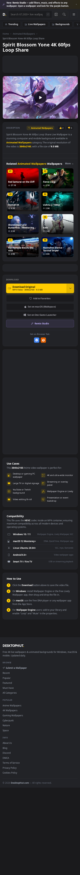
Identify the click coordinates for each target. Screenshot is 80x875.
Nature (6, 725)
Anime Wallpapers (12, 705)
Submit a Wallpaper (16, 667)
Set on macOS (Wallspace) (42, 306)
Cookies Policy (10, 772)
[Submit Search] (64, 14)
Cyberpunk (8, 720)
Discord (7, 752)
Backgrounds (62, 24)
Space (6, 730)
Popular (7, 677)
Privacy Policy (10, 767)
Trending (13, 24)
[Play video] (40, 97)
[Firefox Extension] (43, 340)
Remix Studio (42, 323)
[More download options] (70, 288)
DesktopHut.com (20, 782)
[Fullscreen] (73, 115)
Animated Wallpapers (24, 33)
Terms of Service (11, 762)
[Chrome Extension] (36, 340)
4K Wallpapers (10, 710)
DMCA (6, 757)
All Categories (10, 692)
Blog (5, 747)
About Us (7, 742)
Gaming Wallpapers (13, 715)
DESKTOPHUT (13, 645)
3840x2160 (25, 146)
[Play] (7, 115)
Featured (7, 682)
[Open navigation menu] (73, 14)
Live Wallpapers (36, 24)
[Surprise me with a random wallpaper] (56, 14)
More (68, 163)
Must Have (8, 687)
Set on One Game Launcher (41, 315)
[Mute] (66, 115)
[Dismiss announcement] (76, 4)
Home (6, 33)
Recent (6, 672)
